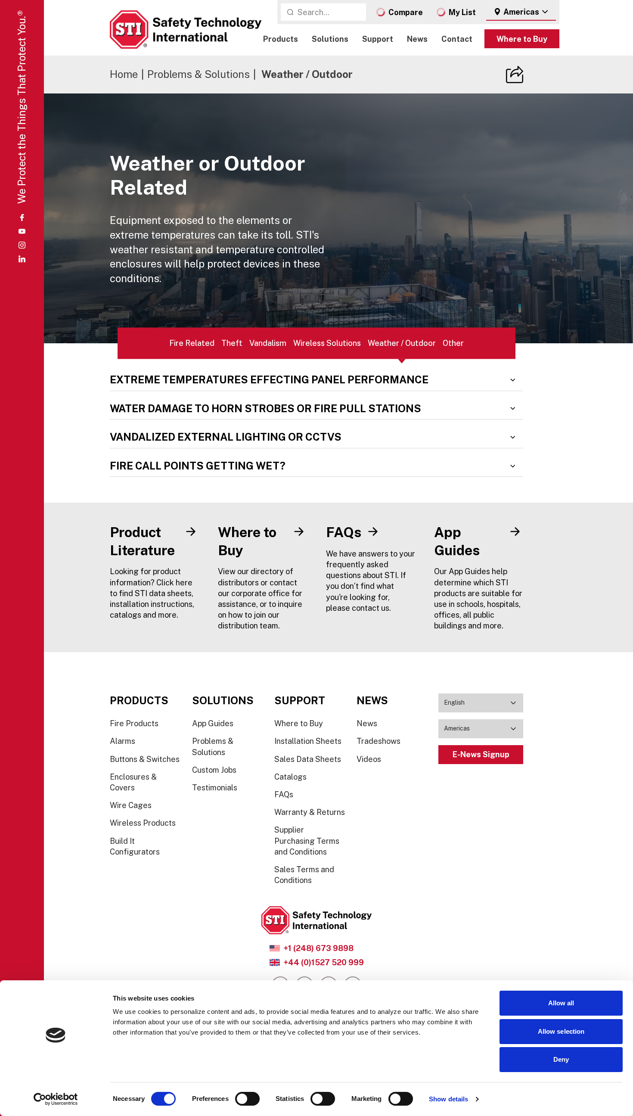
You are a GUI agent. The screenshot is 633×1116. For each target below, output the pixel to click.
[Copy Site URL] (514, 74)
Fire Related (191, 343)
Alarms (122, 741)
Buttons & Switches (145, 759)
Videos (369, 759)
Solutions (330, 39)
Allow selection (561, 1031)
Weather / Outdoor (402, 343)
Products (280, 39)
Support (377, 39)
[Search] (290, 12)
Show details (448, 1099)
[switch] (247, 1099)
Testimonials (214, 787)
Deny (561, 1059)
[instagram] (22, 245)
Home (124, 74)
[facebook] (22, 217)
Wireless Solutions (327, 343)
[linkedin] (22, 259)
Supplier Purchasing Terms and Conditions (306, 840)
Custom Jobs (214, 769)
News (417, 39)
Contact (456, 39)
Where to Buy (521, 39)
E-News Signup (481, 754)
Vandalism (267, 343)
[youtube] (22, 231)
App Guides (212, 723)
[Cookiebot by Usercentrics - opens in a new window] (55, 1099)
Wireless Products (143, 822)
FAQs (283, 794)
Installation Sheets (307, 741)
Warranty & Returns (309, 812)
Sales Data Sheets (307, 759)
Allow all (561, 1003)
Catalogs (290, 776)
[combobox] (521, 12)
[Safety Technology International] (185, 29)
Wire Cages (131, 805)
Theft (231, 343)
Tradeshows (378, 741)
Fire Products (134, 723)
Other (453, 343)
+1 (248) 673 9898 (318, 948)
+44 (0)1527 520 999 (323, 962)
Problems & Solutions (198, 74)
